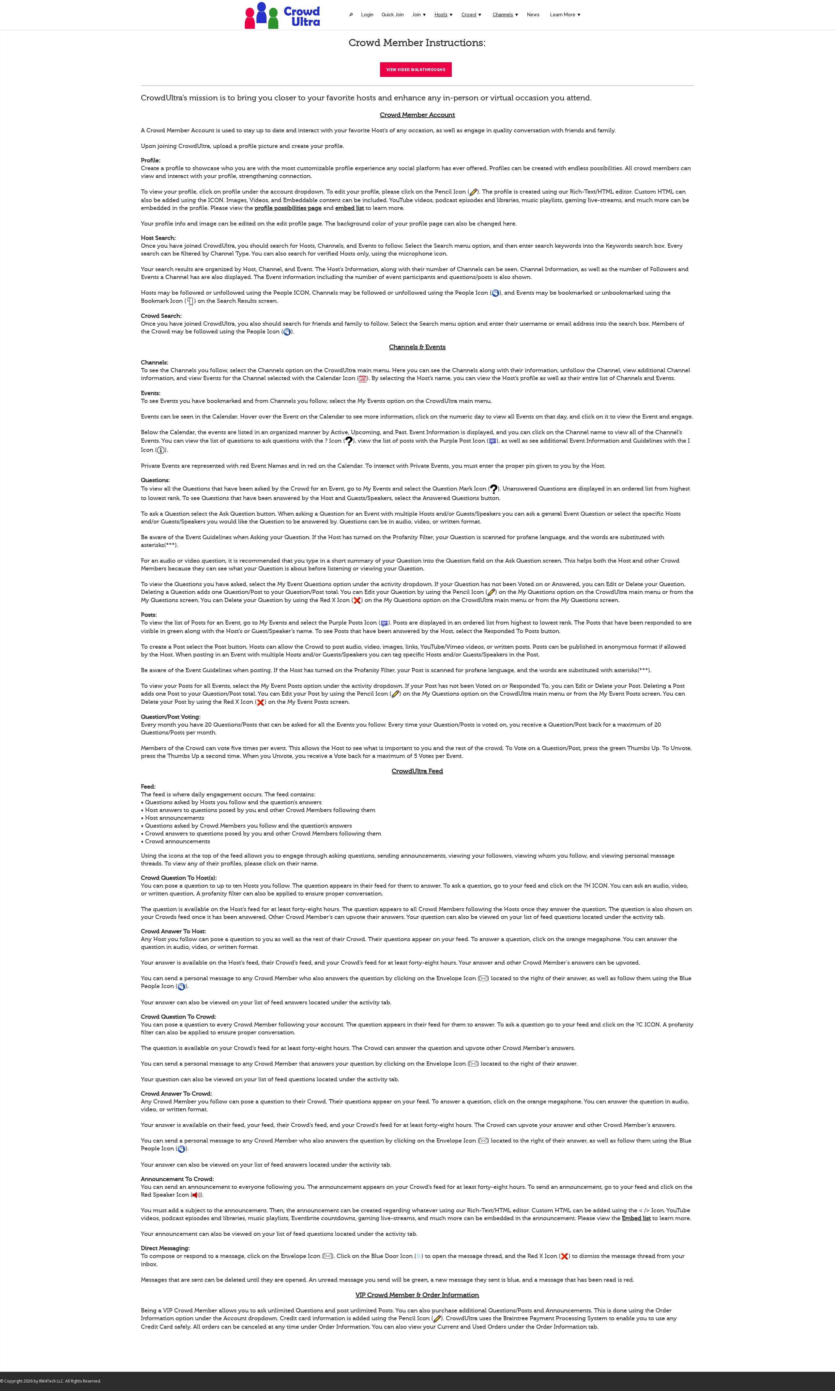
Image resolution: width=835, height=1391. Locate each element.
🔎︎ (351, 14)
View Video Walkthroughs (416, 70)
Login (367, 14)
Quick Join (393, 14)
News (533, 14)
